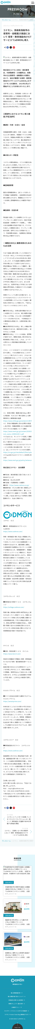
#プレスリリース (17, 26)
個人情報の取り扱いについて (16, 996)
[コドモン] (5, 2)
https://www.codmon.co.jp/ (19, 485)
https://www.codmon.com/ (13, 531)
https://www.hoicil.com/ (12, 654)
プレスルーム (6, 20)
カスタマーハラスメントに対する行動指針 (15, 1011)
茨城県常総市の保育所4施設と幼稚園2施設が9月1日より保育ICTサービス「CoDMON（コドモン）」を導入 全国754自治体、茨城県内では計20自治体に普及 (17, 889)
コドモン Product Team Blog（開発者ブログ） (16, 1014)
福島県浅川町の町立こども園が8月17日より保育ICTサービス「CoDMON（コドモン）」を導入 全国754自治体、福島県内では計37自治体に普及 (17, 922)
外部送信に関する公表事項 (16, 1000)
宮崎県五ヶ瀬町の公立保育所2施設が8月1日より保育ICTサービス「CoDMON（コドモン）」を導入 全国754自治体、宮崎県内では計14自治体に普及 (17, 955)
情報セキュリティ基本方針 (16, 1003)
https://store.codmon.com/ (13, 751)
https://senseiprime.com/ (12, 701)
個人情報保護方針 (15, 993)
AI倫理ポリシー (16, 1007)
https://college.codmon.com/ (13, 607)
